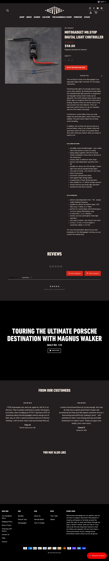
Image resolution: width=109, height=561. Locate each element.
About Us (37, 516)
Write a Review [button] (94, 273)
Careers (4, 542)
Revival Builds (39, 519)
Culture (46, 17)
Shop (21, 17)
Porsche (78, 17)
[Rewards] (97, 555)
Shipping (67, 50)
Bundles (21, 516)
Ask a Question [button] (76, 273)
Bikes (29, 17)
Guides (37, 17)
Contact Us (5, 535)
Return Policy (6, 525)
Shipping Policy (7, 522)
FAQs (3, 538)
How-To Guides (39, 523)
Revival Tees (22, 519)
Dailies (52, 519)
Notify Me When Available (76, 67)
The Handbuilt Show (62, 17)
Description (84, 75)
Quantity (68, 56)
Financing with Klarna (7, 530)
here (82, 234)
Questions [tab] (25, 277)
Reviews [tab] (12, 277)
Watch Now (55, 350)
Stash (87, 17)
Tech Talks (54, 516)
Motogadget (69, 28)
